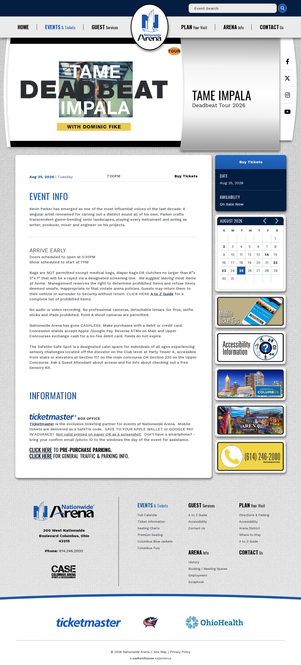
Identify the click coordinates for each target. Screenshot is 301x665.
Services (105, 27)
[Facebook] (287, 64)
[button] (265, 221)
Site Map (160, 652)
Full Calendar (147, 515)
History (193, 562)
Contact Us (196, 528)
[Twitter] (287, 81)
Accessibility (197, 521)
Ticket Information (151, 521)
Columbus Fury (149, 548)
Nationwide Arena (149, 27)
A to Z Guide (162, 294)
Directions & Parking (254, 515)
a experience (150, 658)
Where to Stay (250, 535)
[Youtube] (287, 114)
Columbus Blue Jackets (155, 541)
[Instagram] (287, 97)
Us (272, 27)
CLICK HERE (40, 449)
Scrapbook (196, 582)
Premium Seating (150, 535)
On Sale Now (232, 204)
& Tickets (60, 27)
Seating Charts (149, 528)
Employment (197, 575)
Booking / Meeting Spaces (207, 569)
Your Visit (194, 27)
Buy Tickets (186, 176)
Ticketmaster (41, 424)
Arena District (249, 528)
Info (233, 27)
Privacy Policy (180, 652)
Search (282, 8)
